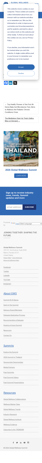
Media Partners (9, 367)
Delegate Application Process (14, 315)
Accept (21, 67)
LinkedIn (7, 275)
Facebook (7, 267)
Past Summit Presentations (14, 383)
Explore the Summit (11, 352)
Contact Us (8, 335)
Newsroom (8, 330)
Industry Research (10, 414)
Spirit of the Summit (11, 305)
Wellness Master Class (12, 404)
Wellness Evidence (10, 425)
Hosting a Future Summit (13, 325)
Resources (10, 392)
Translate (18, 224)
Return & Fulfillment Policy (11, 260)
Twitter (6, 271)
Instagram (7, 284)
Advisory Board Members (13, 310)
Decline (21, 73)
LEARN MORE (21, 176)
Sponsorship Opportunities (13, 362)
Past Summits (9, 372)
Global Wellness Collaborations (15, 399)
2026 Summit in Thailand (13, 357)
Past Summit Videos (11, 377)
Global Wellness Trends (12, 409)
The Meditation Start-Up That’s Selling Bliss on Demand (19, 119)
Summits (9, 345)
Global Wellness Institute (12, 419)
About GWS (10, 293)
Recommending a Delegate (14, 320)
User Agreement (17, 258)
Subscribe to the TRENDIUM (14, 430)
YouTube (7, 280)
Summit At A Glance (11, 300)
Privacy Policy (7, 258)
